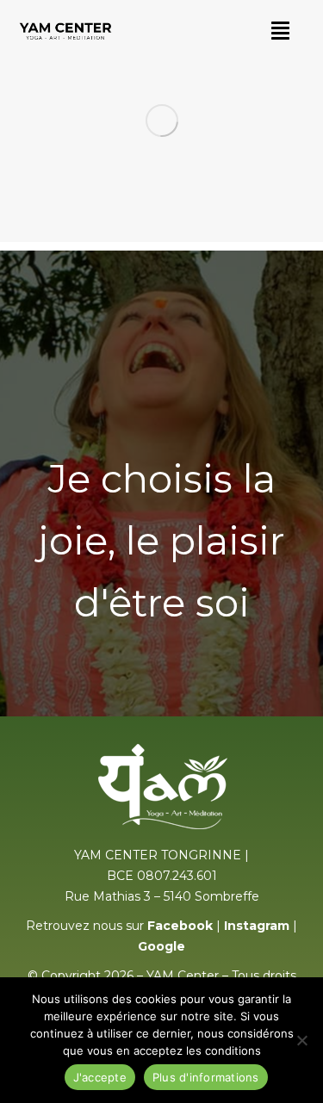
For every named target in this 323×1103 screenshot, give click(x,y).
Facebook (180, 925)
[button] (280, 30)
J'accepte (100, 1077)
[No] (301, 1040)
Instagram (256, 925)
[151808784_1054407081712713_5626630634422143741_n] (161, 121)
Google (161, 946)
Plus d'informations (205, 1077)
